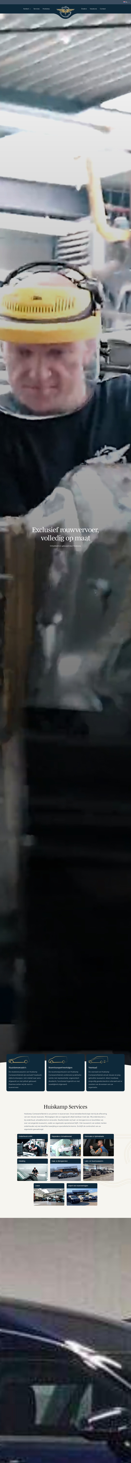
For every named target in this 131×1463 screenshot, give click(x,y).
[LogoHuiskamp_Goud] (65, 7)
